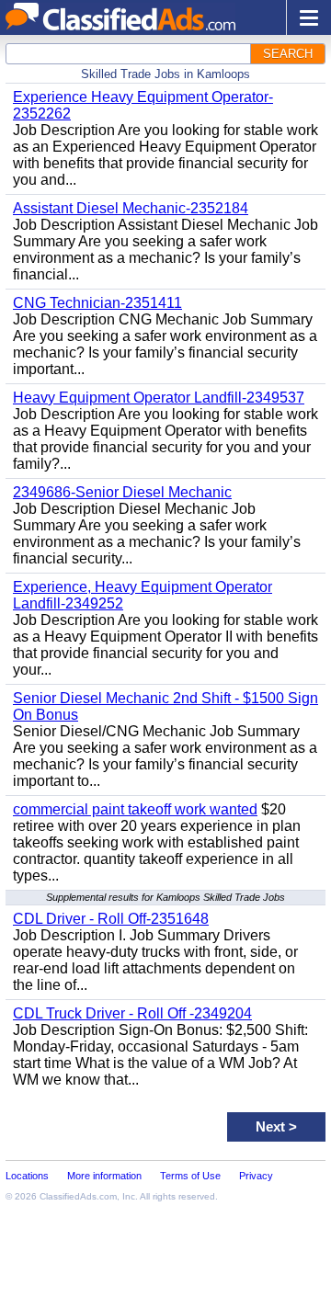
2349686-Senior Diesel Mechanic (122, 492)
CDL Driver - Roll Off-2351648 (111, 919)
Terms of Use (190, 1175)
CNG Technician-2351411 (97, 303)
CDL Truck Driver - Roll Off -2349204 (132, 1013)
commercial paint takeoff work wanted (135, 809)
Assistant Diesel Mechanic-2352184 (130, 208)
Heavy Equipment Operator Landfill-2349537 (158, 397)
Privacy (256, 1175)
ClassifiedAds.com (78, 1196)
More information (104, 1175)
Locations (27, 1175)
